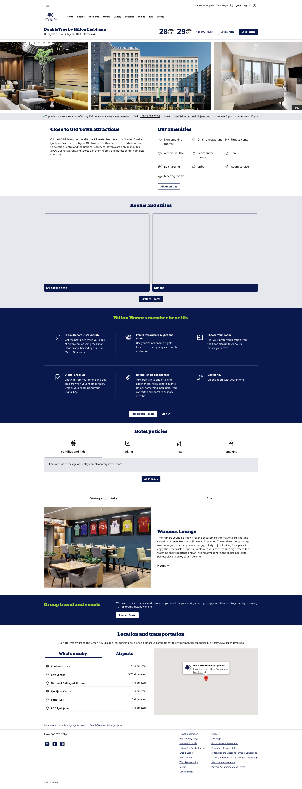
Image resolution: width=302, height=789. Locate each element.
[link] (150, 116)
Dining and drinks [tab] (103, 498)
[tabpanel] (151, 465)
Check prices (250, 31)
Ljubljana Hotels (77, 725)
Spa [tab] (210, 498)
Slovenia (61, 725)
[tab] (73, 448)
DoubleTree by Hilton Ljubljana (106, 725)
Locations (49, 725)
